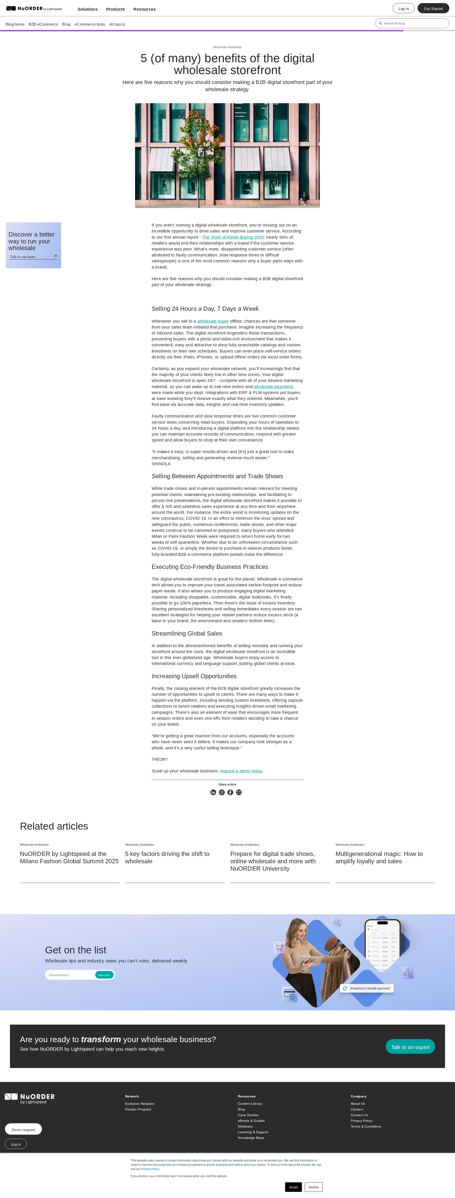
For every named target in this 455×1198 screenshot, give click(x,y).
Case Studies (248, 1115)
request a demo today (241, 771)
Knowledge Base (251, 1138)
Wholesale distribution (227, 47)
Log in (16, 1144)
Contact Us (359, 1115)
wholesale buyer (213, 321)
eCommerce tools (90, 24)
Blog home (15, 24)
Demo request (23, 1130)
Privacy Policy (150, 1169)
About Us (358, 1103)
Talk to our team (22, 257)
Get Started (433, 9)
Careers (357, 1109)
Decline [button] (314, 1187)
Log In (404, 9)
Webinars (245, 1126)
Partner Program (138, 1109)
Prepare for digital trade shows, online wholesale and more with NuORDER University (273, 861)
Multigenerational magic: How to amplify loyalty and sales (379, 857)
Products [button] (115, 9)
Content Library (250, 1103)
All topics (117, 24)
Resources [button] (144, 9)
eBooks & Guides (251, 1121)
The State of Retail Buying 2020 (233, 237)
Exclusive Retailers (140, 1103)
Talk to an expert (410, 1047)
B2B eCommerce (43, 24)
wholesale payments (273, 386)
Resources (247, 1096)
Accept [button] (293, 1187)
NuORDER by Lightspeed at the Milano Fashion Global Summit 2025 (69, 857)
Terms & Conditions (366, 1126)
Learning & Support (253, 1132)
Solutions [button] (88, 9)
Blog (66, 24)
